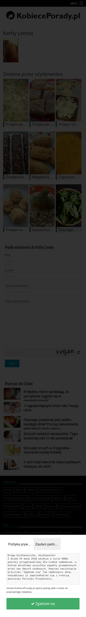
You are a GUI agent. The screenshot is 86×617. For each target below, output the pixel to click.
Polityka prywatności (21, 544)
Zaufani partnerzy (48, 544)
